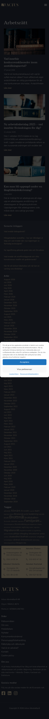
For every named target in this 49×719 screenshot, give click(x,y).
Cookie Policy (14, 374)
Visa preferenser (24, 369)
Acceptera (24, 362)
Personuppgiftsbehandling (29, 374)
